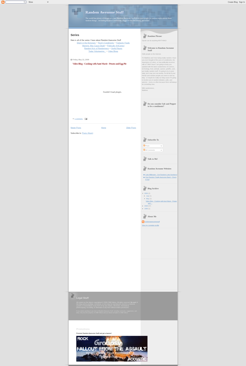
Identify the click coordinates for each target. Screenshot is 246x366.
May (148, 198)
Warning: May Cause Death (93, 46)
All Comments (150, 150)
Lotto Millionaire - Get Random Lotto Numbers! (161, 175)
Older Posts (131, 128)
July (147, 196)
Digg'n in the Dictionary (86, 43)
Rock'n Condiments (106, 43)
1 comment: (79, 119)
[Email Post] (86, 119)
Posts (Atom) (87, 133)
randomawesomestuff (152, 221)
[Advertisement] (156, 242)
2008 (146, 206)
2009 (146, 193)
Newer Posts (76, 128)
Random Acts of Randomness (96, 48)
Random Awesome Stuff (105, 12)
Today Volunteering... (97, 51)
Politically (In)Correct (115, 46)
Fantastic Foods (123, 43)
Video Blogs (113, 51)
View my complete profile (150, 225)
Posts (147, 146)
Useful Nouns (116, 48)
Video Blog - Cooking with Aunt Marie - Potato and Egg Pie (99, 63)
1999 (146, 208)
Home (103, 128)
